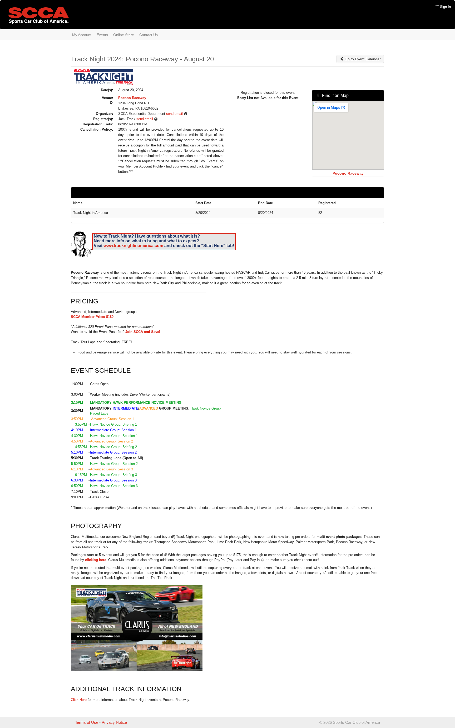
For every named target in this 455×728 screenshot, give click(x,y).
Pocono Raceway (132, 98)
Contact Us (148, 35)
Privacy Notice (114, 722)
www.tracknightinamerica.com (133, 245)
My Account (81, 35)
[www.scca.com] (38, 15)
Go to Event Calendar (362, 59)
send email (174, 114)
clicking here (95, 560)
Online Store (123, 35)
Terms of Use (86, 722)
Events (102, 35)
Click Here (79, 700)
